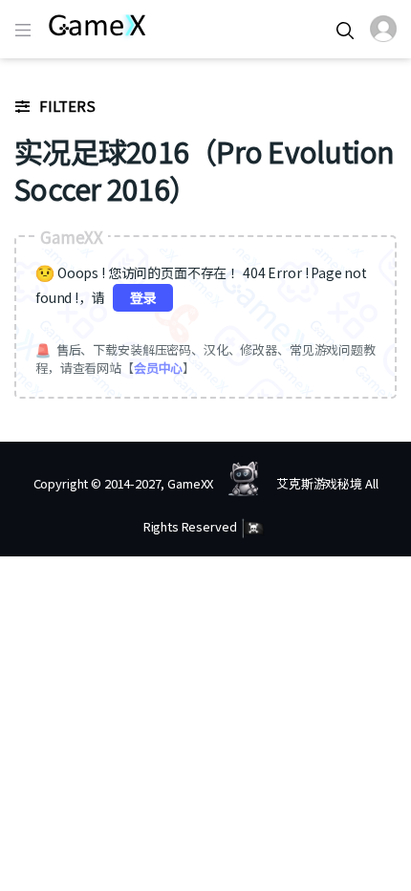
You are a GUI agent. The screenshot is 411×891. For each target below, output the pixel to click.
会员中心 (158, 368)
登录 (143, 297)
